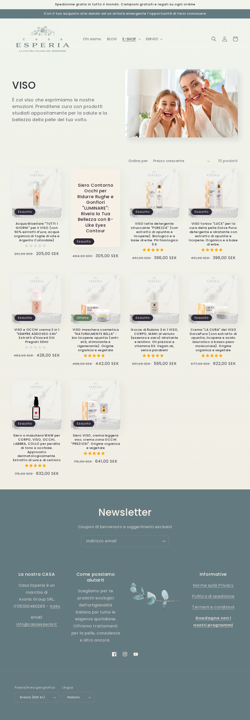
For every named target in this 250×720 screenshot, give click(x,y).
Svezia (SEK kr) (32, 697)
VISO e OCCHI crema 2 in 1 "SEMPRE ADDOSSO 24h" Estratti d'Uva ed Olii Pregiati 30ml (37, 336)
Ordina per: (138, 160)
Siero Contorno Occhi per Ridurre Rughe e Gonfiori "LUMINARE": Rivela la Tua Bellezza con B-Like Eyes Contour (95, 208)
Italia (55, 606)
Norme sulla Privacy (213, 585)
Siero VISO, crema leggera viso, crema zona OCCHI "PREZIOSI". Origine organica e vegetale (95, 442)
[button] (131, 39)
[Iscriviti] (163, 541)
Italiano (73, 697)
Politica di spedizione (213, 596)
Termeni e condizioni (213, 607)
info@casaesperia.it (36, 624)
